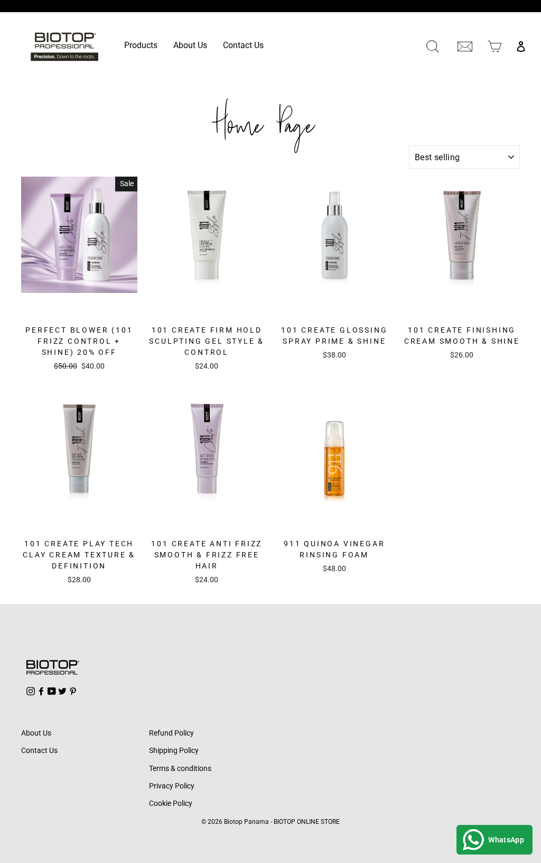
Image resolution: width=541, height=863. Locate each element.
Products (140, 45)
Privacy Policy (171, 786)
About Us (190, 45)
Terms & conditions (180, 768)
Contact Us (243, 45)
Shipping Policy (174, 750)
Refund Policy (171, 733)
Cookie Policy (170, 803)
